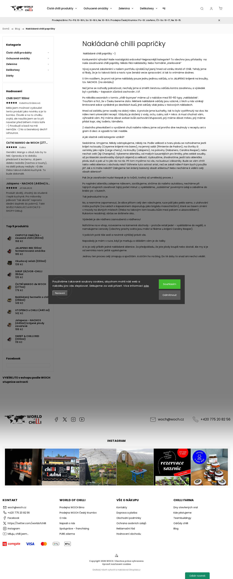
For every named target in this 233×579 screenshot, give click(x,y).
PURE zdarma (67, 534)
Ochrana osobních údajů (131, 523)
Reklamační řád (125, 528)
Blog (175, 528)
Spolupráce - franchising (74, 528)
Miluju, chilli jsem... (81, 419)
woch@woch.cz (171, 419)
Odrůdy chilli (180, 523)
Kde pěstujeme (182, 512)
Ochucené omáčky (18, 58)
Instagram (73, 419)
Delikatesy (13, 70)
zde (146, 286)
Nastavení (60, 293)
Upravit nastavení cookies (116, 564)
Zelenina (11, 64)
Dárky (10, 75)
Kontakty (121, 507)
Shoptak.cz (134, 569)
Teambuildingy (182, 518)
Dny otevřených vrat (185, 507)
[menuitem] (62, 8)
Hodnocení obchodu (128, 534)
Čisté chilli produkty (19, 52)
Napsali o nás (67, 523)
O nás (63, 518)
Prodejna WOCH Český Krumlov (78, 512)
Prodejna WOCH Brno (72, 507)
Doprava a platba (126, 512)
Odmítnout (170, 295)
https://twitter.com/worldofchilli (64, 419)
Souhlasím (169, 284)
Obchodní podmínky (128, 518)
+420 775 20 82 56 (215, 419)
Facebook (56, 419)
